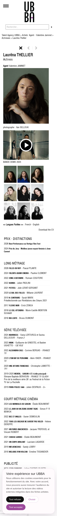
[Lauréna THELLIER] (10, 181)
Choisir (31, 499)
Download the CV (46, 229)
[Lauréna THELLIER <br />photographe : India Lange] (23, 218)
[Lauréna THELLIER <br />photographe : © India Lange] (10, 200)
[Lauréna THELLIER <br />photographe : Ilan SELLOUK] (37, 181)
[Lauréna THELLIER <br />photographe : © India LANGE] (23, 200)
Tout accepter (16, 507)
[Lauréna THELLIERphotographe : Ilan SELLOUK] (28, 96)
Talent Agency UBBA (11, 35)
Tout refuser (15, 499)
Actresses (6, 38)
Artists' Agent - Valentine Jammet (37, 35)
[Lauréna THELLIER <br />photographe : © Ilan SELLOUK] (23, 181)
